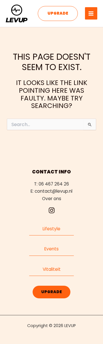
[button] (58, 13)
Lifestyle (51, 229)
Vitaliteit (52, 269)
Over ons (51, 199)
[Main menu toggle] (91, 13)
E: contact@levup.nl (51, 191)
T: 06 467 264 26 (51, 184)
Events (51, 249)
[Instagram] (51, 210)
